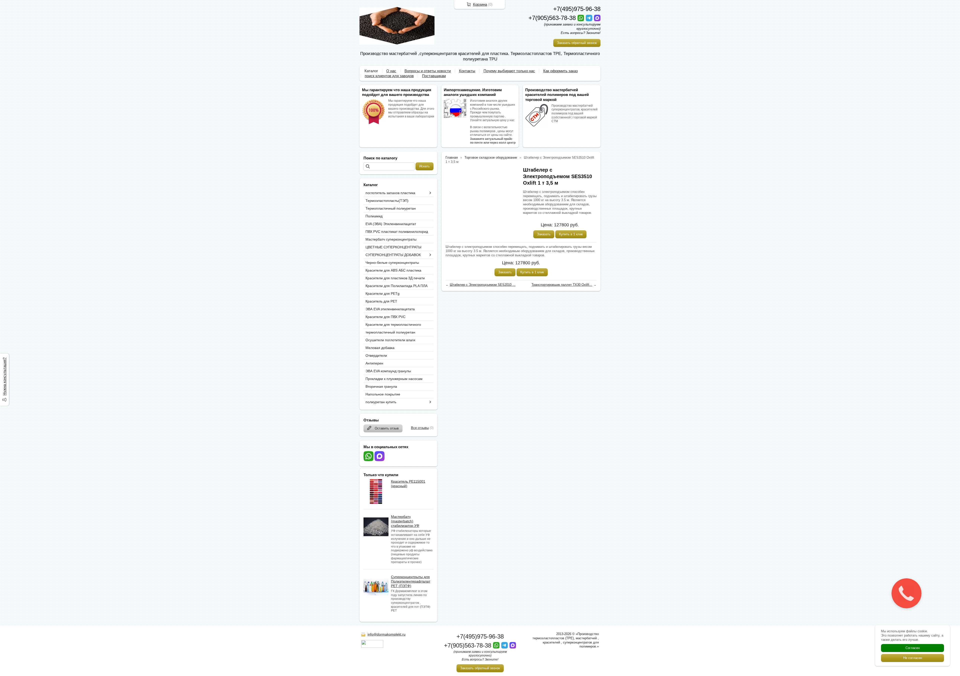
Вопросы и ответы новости (427, 71)
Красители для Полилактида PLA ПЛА (397, 286)
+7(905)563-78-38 (553, 17)
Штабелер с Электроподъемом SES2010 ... (483, 285)
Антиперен (374, 363)
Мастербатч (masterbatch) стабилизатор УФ (405, 521)
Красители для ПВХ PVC (386, 317)
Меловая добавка (380, 348)
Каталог (371, 71)
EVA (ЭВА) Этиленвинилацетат (391, 224)
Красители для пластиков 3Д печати (395, 278)
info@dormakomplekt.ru (387, 634)
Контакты (467, 71)
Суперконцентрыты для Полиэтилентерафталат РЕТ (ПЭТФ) (410, 581)
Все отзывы (420, 428)
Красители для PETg (383, 294)
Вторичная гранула (381, 386)
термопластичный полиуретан (390, 332)
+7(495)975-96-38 (576, 8)
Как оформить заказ (560, 71)
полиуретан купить (381, 402)
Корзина (480, 4)
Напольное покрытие (383, 394)
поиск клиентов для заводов (389, 76)
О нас (391, 71)
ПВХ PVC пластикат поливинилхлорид (397, 232)
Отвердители (376, 355)
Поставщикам (434, 76)
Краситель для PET (381, 301)
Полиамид (374, 216)
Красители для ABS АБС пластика (393, 270)
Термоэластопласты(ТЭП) (387, 201)
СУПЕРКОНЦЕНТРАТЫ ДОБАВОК (393, 255)
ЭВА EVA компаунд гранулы (388, 371)
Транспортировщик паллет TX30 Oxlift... (562, 285)
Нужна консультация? (4, 376)
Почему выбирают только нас (509, 71)
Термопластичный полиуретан (391, 208)
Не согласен (912, 658)
